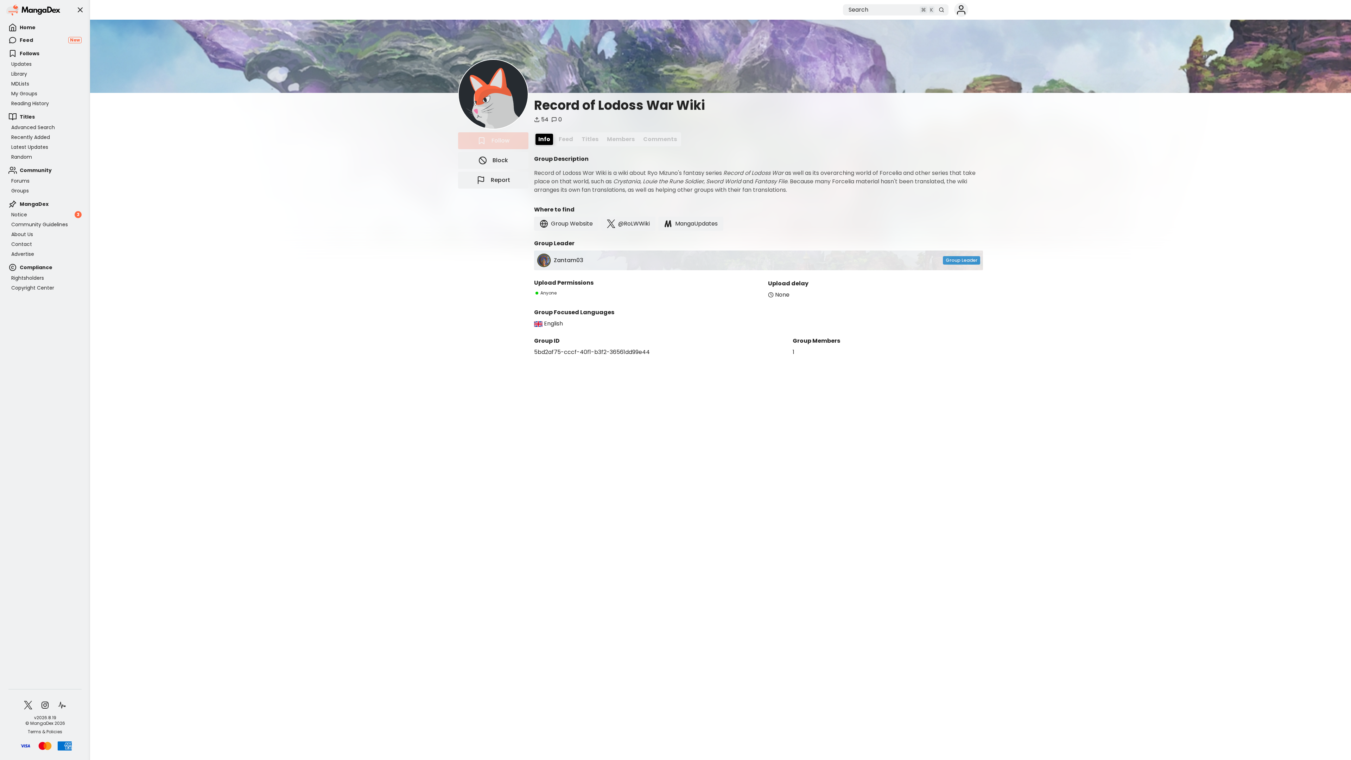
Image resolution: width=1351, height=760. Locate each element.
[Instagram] (45, 705)
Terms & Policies (45, 732)
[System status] (62, 705)
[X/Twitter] (28, 705)
